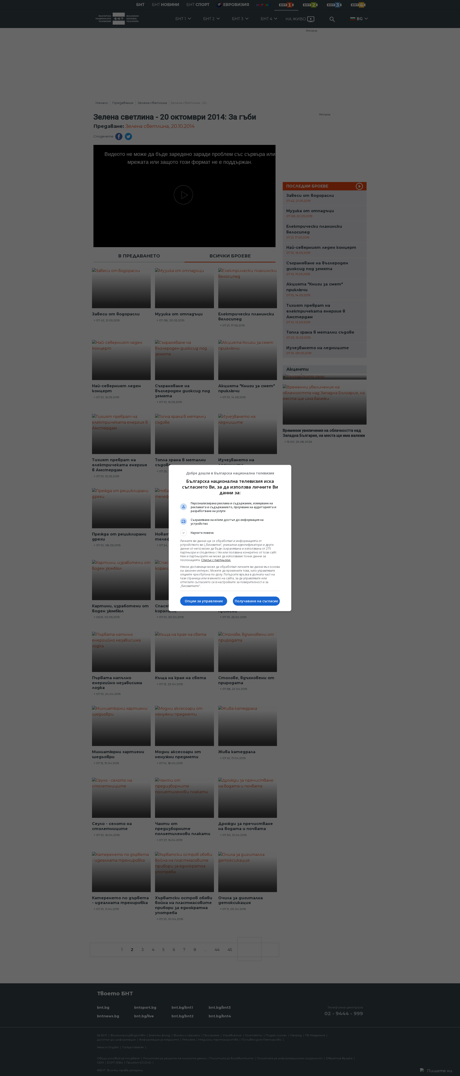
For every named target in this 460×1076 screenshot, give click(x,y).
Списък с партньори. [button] (216, 560)
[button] (230, 532)
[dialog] (230, 538)
